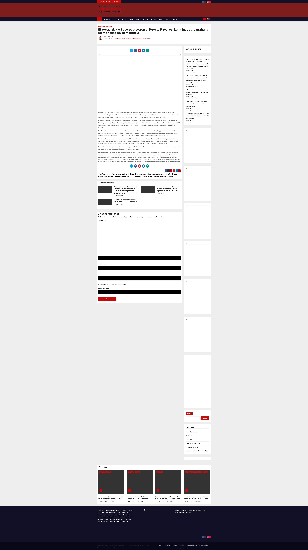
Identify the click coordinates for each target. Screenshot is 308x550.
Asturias (153, 19)
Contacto (189, 439)
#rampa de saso (137, 38)
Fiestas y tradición (120, 19)
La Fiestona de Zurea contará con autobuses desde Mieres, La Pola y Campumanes (197, 104)
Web (99, 274)
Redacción (110, 36)
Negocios (175, 19)
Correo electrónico (104, 264)
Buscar (189, 413)
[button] (201, 19)
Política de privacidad (193, 443)
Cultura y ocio (134, 19)
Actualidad (107, 19)
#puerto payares (126, 38)
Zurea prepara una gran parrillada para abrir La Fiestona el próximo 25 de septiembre (197, 116)
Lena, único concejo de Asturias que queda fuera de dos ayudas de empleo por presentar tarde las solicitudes (169, 189)
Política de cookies (192, 447)
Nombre (101, 254)
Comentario (102, 220)
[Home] (99, 19)
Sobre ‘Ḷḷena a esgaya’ (193, 432)
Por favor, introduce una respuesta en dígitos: (112, 284)
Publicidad (189, 436)
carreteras (108, 26)
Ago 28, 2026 (189, 501)
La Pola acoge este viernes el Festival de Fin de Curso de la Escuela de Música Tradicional (116, 175)
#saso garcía (146, 38)
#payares (117, 38)
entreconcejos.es (164, 19)
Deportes (145, 19)
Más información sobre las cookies (197, 451)
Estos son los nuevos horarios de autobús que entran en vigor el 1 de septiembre (125, 201)
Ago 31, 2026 (119, 195)
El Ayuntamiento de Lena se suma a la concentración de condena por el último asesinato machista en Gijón (156, 175)
